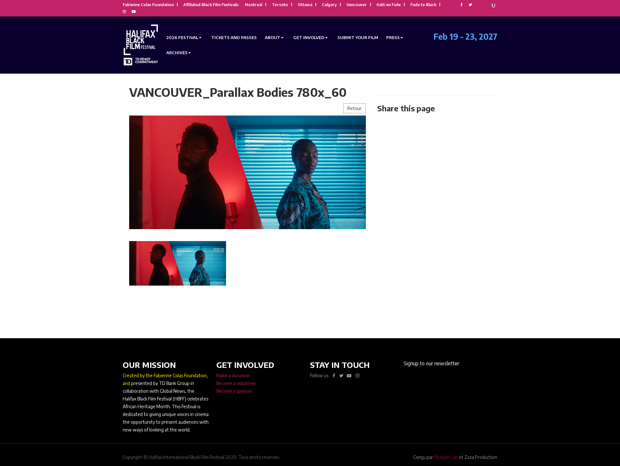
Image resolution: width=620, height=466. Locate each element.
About (272, 37)
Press (393, 37)
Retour (354, 108)
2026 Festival (182, 37)
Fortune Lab (446, 457)
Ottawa (305, 5)
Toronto (280, 5)
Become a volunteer (236, 383)
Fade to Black (423, 5)
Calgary (329, 5)
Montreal (253, 5)
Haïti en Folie (389, 5)
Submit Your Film (357, 37)
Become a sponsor (234, 391)
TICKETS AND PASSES (234, 37)
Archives (177, 52)
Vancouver (356, 5)
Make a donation (233, 375)
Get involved (309, 37)
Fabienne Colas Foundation (148, 5)
